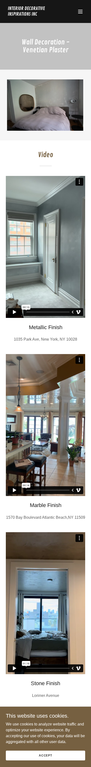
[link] (33, 14)
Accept (45, 755)
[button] (80, 11)
